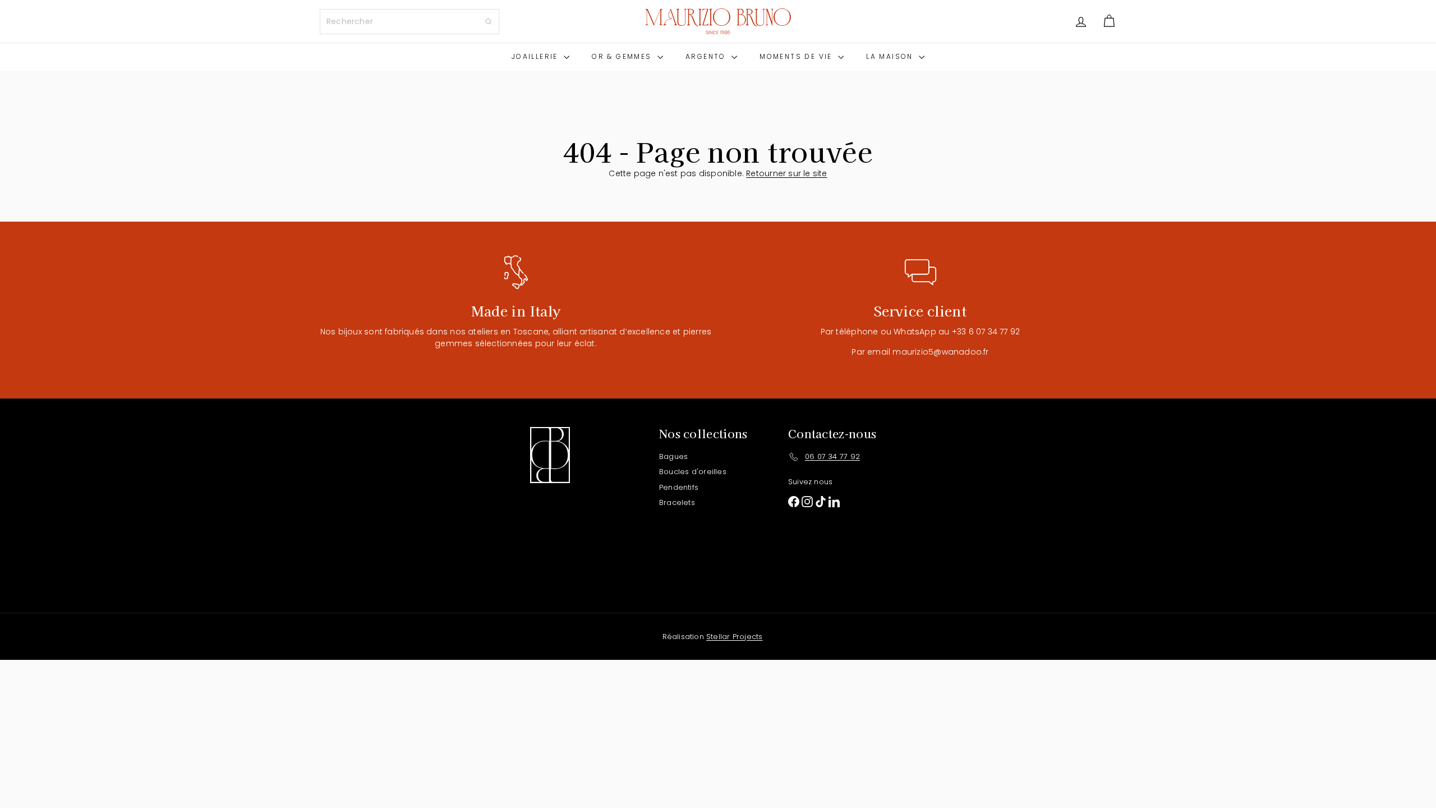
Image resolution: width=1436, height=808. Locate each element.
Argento (707, 56)
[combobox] (409, 21)
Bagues (673, 456)
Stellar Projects (734, 636)
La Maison (891, 56)
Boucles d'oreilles (692, 471)
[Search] (488, 21)
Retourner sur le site (786, 173)
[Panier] (1109, 21)
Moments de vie (797, 56)
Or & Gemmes (623, 56)
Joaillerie (536, 56)
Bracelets (677, 502)
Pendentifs (678, 487)
